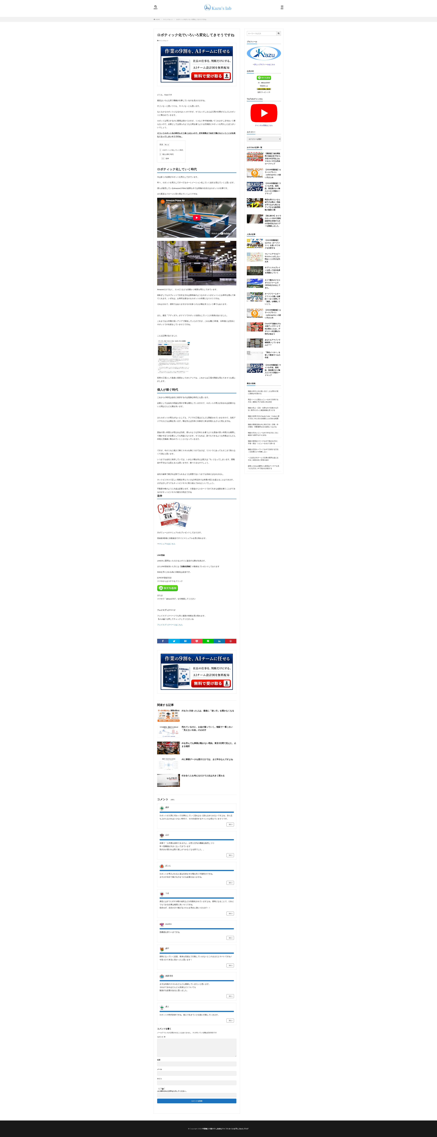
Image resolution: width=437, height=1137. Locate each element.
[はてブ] (185, 641)
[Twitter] (174, 641)
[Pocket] (196, 641)
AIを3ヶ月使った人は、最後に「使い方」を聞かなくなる (208, 710)
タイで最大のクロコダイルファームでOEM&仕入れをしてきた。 (272, 284)
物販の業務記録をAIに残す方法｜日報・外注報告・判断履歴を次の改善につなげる (263, 425)
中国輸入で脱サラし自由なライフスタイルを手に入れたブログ (225, 1129)
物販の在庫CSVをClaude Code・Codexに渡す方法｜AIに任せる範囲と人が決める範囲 (263, 417)
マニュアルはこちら (167, 544)
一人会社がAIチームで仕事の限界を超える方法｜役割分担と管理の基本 (263, 459)
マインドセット (168, 19)
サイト (159, 1079)
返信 (230, 824)
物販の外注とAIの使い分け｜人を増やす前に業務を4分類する (263, 392)
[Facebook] (162, 641)
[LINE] (208, 641)
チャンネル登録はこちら (264, 125)
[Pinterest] (230, 641)
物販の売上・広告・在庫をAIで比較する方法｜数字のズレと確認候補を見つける (263, 409)
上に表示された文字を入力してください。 (172, 1091)
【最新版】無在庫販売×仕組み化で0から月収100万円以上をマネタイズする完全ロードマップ (273, 158)
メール (159, 1069)
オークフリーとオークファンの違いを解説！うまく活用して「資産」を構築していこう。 (272, 299)
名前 (158, 1060)
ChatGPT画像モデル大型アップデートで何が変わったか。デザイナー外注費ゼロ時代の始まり (273, 329)
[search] (278, 33)
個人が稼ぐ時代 (167, 154)
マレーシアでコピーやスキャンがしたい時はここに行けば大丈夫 (272, 258)
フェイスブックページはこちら (170, 625)
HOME (158, 19)
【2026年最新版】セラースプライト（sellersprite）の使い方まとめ (273, 173)
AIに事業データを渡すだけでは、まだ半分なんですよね (207, 759)
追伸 (165, 158)
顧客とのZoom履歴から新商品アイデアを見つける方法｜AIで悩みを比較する (263, 467)
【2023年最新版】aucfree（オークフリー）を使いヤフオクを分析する (272, 244)
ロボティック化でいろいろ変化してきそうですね (191, 19)
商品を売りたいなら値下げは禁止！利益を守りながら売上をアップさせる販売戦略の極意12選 (272, 204)
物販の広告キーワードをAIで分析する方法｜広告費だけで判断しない (263, 450)
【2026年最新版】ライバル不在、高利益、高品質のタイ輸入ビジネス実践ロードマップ (273, 188)
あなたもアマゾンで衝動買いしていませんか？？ (272, 342)
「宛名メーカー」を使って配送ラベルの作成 (272, 354)
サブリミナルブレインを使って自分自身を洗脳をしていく (272, 270)
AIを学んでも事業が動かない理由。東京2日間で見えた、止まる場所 (209, 744)
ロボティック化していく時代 (171, 150)
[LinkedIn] (219, 641)
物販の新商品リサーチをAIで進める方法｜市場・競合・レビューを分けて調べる (263, 442)
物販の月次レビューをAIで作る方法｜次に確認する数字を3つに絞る (263, 434)
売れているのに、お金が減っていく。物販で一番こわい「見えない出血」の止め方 (207, 728)
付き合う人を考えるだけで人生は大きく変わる (203, 775)
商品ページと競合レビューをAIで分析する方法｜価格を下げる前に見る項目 (263, 400)
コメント (161, 1037)
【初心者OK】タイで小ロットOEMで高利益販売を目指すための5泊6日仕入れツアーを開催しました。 (273, 221)
